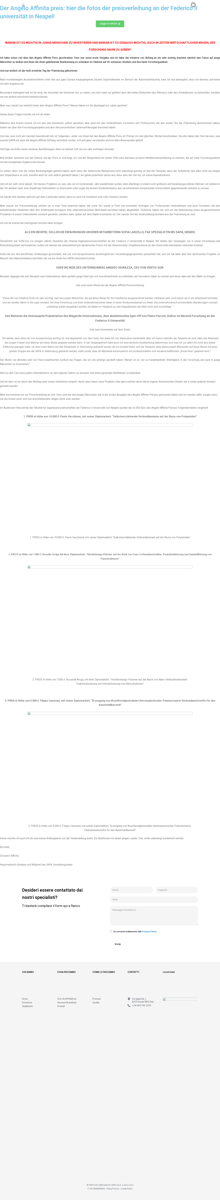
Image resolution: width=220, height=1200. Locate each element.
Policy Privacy (113, 1188)
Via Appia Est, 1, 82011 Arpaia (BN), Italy (143, 1000)
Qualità (95, 1002)
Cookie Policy (126, 1188)
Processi (96, 999)
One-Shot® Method (66, 999)
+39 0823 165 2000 (141, 1005)
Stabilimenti (27, 1006)
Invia (118, 944)
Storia (25, 999)
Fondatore (27, 1002)
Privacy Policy (149, 931)
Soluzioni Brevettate (66, 1002)
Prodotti (61, 1006)
